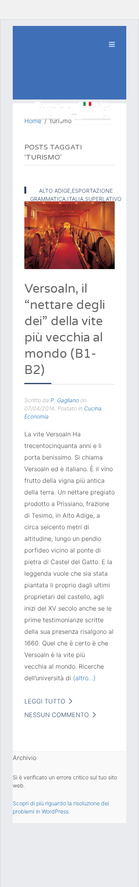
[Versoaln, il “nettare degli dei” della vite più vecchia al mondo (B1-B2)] (69, 234)
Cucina (93, 408)
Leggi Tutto (44, 701)
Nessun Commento (56, 715)
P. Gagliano (65, 400)
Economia (36, 416)
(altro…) (84, 678)
